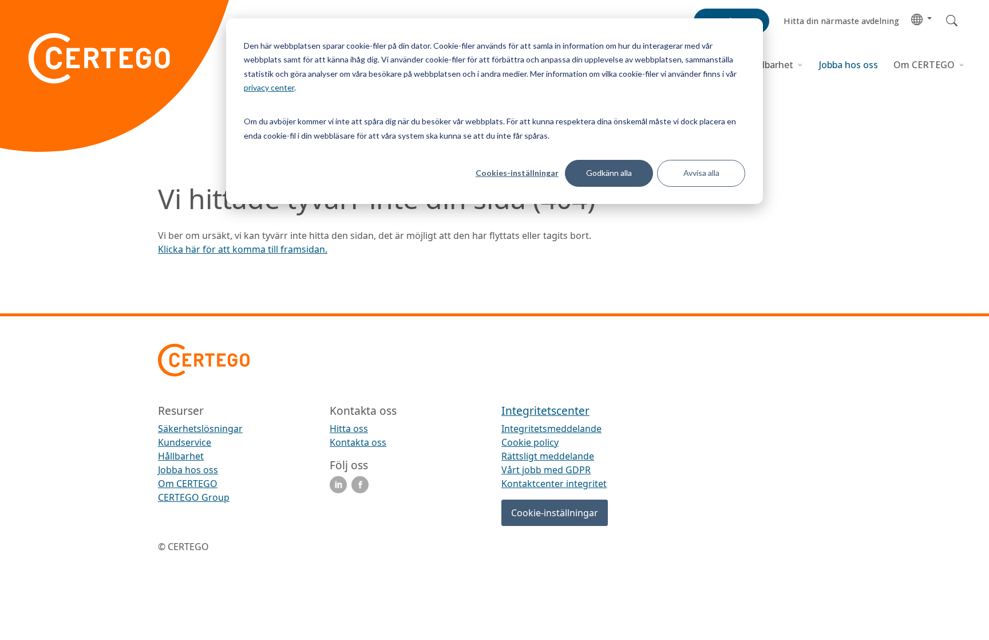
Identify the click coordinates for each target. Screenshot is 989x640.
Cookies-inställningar (517, 173)
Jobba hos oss (848, 64)
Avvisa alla (701, 173)
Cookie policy (530, 442)
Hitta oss (349, 428)
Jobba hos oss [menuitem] (188, 470)
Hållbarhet (770, 64)
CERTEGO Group (194, 497)
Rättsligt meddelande (547, 456)
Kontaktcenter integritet (554, 483)
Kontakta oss (358, 442)
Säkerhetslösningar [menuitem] (200, 428)
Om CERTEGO (925, 64)
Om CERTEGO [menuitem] (187, 483)
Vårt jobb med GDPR (546, 470)
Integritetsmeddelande (551, 428)
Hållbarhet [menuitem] (181, 456)
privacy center (269, 87)
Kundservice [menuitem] (184, 442)
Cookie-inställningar (554, 512)
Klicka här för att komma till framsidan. (242, 249)
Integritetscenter (545, 410)
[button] (921, 18)
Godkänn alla (609, 173)
